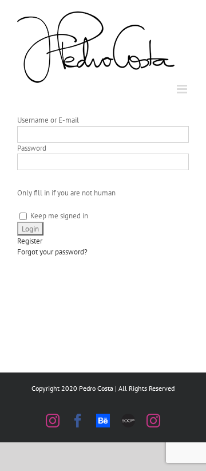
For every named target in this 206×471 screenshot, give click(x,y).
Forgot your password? (52, 252)
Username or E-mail (48, 120)
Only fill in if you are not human (66, 193)
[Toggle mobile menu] (183, 89)
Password (31, 148)
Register (29, 241)
